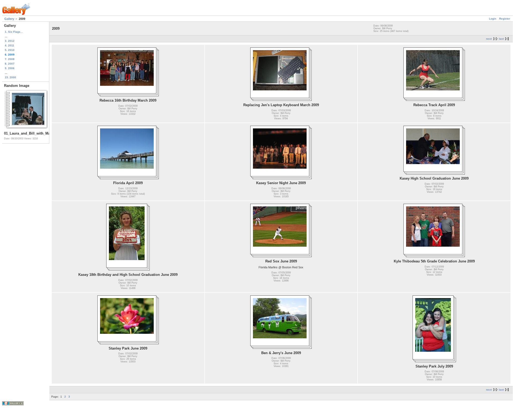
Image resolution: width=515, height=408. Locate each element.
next (489, 38)
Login (492, 18)
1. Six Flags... (14, 31)
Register (504, 18)
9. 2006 (9, 68)
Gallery (9, 18)
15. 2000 (10, 77)
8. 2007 (9, 63)
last (501, 38)
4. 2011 (9, 45)
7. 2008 (9, 59)
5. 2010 (9, 50)
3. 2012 (9, 40)
